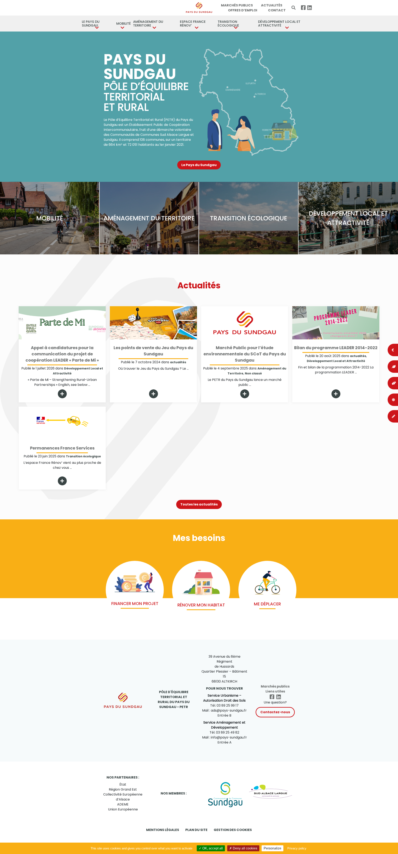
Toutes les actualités (199, 504)
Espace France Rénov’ (193, 23)
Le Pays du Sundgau (91, 23)
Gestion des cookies (233, 829)
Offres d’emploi (242, 10)
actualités (178, 362)
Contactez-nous (275, 712)
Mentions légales (162, 829)
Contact (277, 10)
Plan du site (196, 829)
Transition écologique (228, 23)
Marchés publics (237, 5)
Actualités (271, 5)
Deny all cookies (244, 848)
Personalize (272, 848)
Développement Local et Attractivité (279, 23)
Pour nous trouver (224, 688)
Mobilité (122, 23)
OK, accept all (212, 848)
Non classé (253, 373)
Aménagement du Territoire (148, 23)
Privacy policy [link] (296, 848)
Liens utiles (275, 691)
